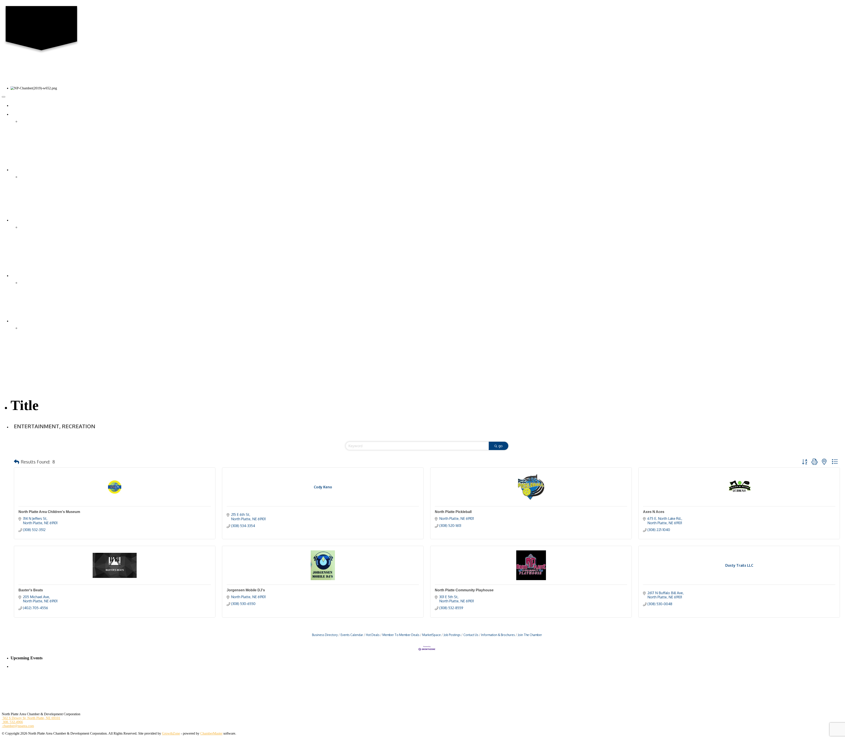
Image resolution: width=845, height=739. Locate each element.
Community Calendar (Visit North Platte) (47, 237)
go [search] (500, 446)
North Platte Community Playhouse (464, 590)
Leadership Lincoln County (38, 152)
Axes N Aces (653, 512)
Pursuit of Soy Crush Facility (39, 380)
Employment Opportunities (38, 147)
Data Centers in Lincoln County (41, 375)
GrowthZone (171, 733)
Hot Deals (26, 203)
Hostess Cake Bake (32, 243)
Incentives (26, 349)
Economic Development (31, 321)
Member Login (29, 198)
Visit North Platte (31, 314)
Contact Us (27, 132)
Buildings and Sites (32, 338)
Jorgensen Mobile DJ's (246, 590)
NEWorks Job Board (33, 309)
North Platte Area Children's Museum (49, 512)
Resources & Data (32, 343)
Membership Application (36, 187)
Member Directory (32, 177)
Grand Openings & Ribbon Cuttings (44, 192)
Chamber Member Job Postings (41, 293)
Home (18, 105)
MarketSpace (431, 635)
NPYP (24, 158)
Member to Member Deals (37, 208)
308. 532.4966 (12, 722)
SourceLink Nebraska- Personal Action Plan (50, 385)
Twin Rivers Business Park (38, 369)
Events (18, 220)
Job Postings (452, 635)
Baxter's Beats (30, 590)
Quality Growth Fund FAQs (39, 354)
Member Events (30, 232)
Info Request (28, 163)
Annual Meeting (30, 258)
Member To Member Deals (400, 635)
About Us (26, 121)
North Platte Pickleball (453, 512)
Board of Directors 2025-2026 (40, 127)
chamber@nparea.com (18, 726)
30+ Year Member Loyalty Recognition (46, 213)
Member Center (25, 170)
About (18, 114)
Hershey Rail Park (32, 364)
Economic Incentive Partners (39, 359)
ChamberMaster (211, 733)
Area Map (26, 288)
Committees (27, 142)
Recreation (26, 298)
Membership (28, 182)
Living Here (22, 276)
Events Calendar (352, 635)
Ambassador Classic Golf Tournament (45, 253)
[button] (16, 462)
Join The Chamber (530, 635)
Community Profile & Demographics (45, 333)
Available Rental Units (35, 303)
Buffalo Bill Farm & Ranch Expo (42, 269)
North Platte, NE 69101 (31, 718)
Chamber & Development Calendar (44, 227)
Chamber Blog (29, 137)
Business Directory (325, 635)
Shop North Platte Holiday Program (44, 263)
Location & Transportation (37, 328)
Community (27, 283)
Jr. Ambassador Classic (35, 248)
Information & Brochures (498, 635)
